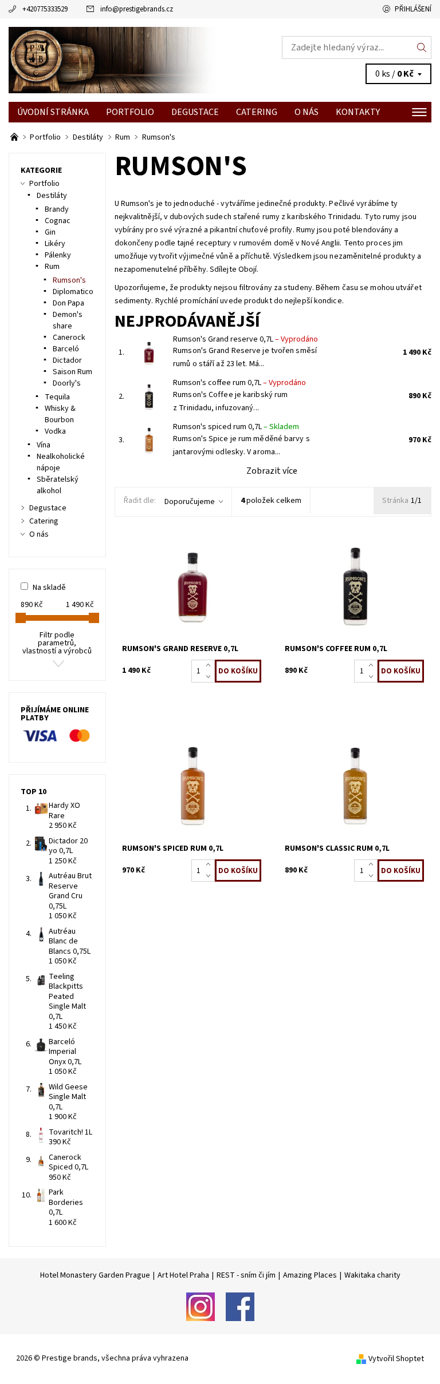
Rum (52, 266)
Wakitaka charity (372, 1275)
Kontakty (358, 112)
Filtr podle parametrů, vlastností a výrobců (57, 643)
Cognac (57, 221)
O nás (306, 112)
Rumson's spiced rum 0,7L (236, 427)
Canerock (69, 337)
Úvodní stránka (53, 112)
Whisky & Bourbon (60, 414)
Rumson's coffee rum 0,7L (239, 382)
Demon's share (67, 320)
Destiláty (52, 195)
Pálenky (58, 255)
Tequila (57, 397)
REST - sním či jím (246, 1275)
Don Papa (68, 303)
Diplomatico (73, 292)
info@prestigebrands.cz (136, 9)
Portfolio (130, 112)
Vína (43, 445)
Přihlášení (413, 9)
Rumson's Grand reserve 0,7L (245, 339)
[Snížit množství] (210, 677)
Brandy (57, 209)
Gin (50, 232)
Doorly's (67, 383)
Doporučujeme (189, 501)
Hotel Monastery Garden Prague (95, 1275)
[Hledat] (421, 47)
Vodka (55, 431)
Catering (256, 112)
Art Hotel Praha (183, 1275)
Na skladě (49, 587)
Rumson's (69, 280)
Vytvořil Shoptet (396, 1359)
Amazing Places (310, 1275)
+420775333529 (45, 9)
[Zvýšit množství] (210, 665)
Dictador (67, 360)
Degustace (195, 112)
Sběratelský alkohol (57, 485)
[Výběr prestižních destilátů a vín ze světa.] (15, 137)
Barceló (66, 349)
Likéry (55, 243)
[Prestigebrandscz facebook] (240, 1306)
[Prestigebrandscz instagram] (200, 1306)
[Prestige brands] (114, 60)
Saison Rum (72, 372)
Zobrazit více (271, 471)
